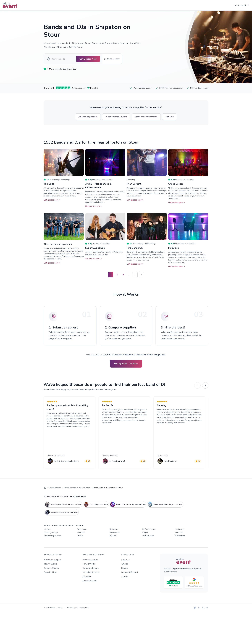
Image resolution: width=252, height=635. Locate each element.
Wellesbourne (148, 536)
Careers (124, 568)
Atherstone (81, 529)
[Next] (205, 385)
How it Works (50, 563)
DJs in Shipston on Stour (99, 504)
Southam (179, 532)
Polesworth (114, 532)
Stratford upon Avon (52, 536)
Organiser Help (89, 580)
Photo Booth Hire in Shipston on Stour (168, 504)
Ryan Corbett (134, 183)
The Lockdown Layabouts (58, 244)
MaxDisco (173, 247)
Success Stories (51, 568)
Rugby (145, 532)
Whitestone (180, 536)
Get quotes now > (52, 199)
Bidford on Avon (149, 529)
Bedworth (114, 529)
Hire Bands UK (135, 247)
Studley (80, 536)
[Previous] (197, 385)
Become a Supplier (52, 559)
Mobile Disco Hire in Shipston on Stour (130, 504)
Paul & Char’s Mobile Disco (66, 461)
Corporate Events (91, 568)
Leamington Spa (51, 532)
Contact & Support (129, 572)
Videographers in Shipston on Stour (64, 512)
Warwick (113, 536)
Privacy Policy (72, 608)
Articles (124, 563)
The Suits (49, 183)
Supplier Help (50, 572)
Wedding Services (91, 572)
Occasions (87, 576)
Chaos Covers (175, 183)
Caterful (124, 576)
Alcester (47, 529)
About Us (125, 559)
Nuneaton (81, 532)
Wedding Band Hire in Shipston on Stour (66, 504)
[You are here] (45, 488)
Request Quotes (90, 559)
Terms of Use (84, 608)
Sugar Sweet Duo (95, 247)
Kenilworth (179, 529)
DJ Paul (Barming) (117, 461)
